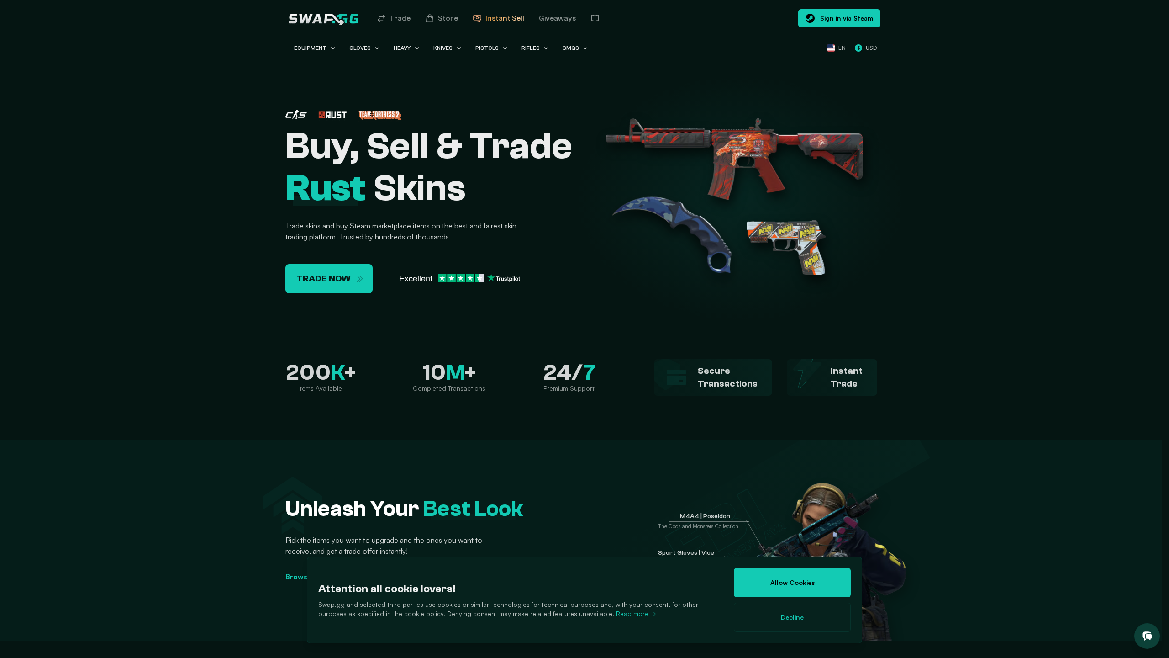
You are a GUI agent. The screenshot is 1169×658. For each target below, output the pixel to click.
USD (867, 47)
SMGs (571, 48)
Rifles (530, 48)
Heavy (402, 48)
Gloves (360, 48)
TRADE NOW (323, 278)
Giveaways (557, 18)
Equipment (310, 48)
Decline (792, 617)
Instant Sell (504, 18)
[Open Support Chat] (1147, 636)
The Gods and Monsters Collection (698, 526)
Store (448, 18)
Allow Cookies (792, 582)
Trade (400, 18)
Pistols (487, 48)
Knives (443, 48)
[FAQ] (595, 18)
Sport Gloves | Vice (686, 553)
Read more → (636, 613)
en (842, 47)
